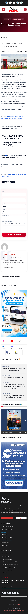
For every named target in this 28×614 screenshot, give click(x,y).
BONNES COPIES (18, 19)
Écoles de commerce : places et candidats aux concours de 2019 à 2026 (14, 386)
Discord (12, 348)
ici (6, 155)
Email (3, 227)
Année (3, 209)
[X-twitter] (5, 593)
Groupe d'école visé (7, 221)
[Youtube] (12, 593)
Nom (3, 197)
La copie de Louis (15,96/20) (9, 46)
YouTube (12, 342)
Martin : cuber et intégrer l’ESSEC (12, 377)
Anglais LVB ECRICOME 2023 (12, 137)
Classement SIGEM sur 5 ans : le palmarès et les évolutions (14, 396)
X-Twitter (20, 348)
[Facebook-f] (2, 593)
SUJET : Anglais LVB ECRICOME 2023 (12, 43)
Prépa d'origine (5, 215)
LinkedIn (3, 348)
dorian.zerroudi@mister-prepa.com (14, 610)
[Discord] (18, 593)
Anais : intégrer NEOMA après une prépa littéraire (14, 370)
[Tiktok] (15, 593)
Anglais (8, 19)
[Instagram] (7, 593)
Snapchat (16, 353)
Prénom (4, 191)
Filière (3, 203)
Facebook (8, 353)
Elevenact (18, 604)
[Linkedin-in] (10, 593)
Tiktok (20, 342)
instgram (3, 342)
